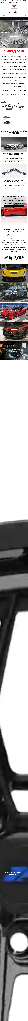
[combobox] (14, 15)
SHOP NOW (14, 35)
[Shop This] (14, 273)
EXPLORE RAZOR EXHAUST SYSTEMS (14, 191)
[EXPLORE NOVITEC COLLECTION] (14, 211)
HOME (2, 0)
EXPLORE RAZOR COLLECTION (14, 161)
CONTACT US (4, 2)
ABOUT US (7, 0)
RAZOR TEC (11, 2)
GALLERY (18, 2)
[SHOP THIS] (14, 292)
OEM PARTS (23, 0)
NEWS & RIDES (15, 0)
